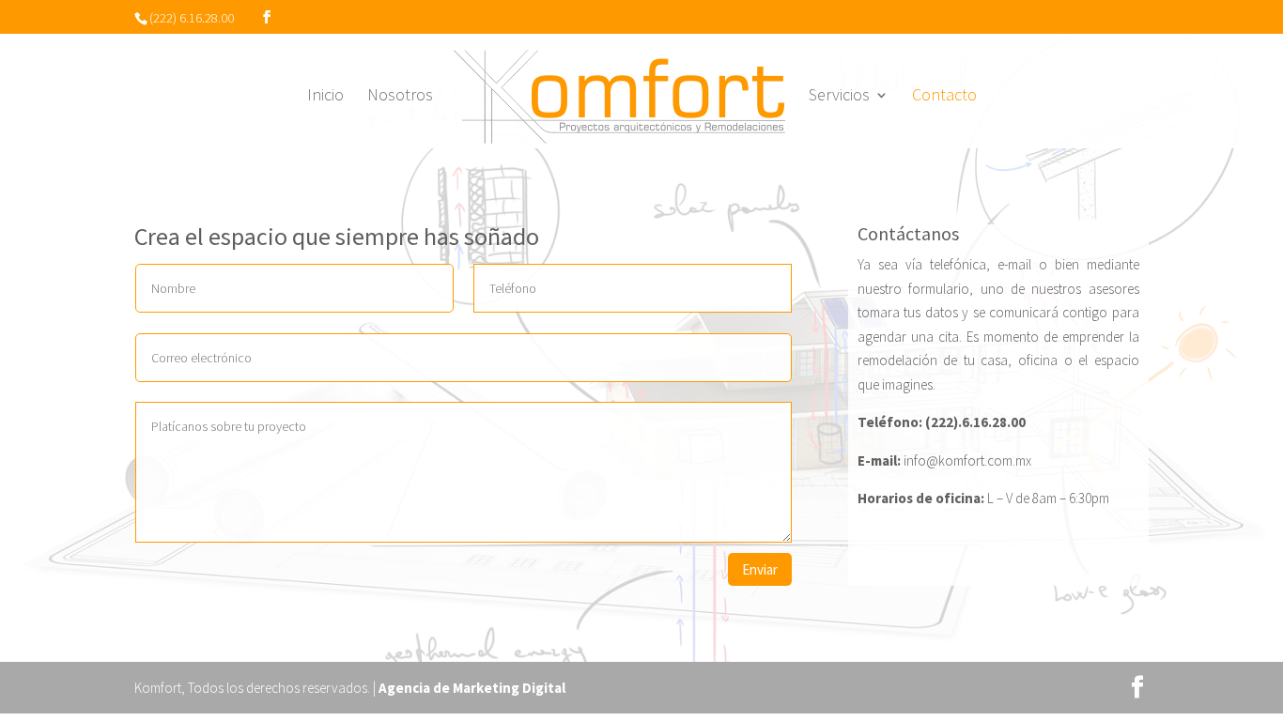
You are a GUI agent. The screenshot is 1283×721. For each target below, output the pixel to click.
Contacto (944, 96)
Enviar (760, 569)
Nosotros (400, 96)
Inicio (325, 96)
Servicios (839, 96)
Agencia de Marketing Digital (472, 688)
